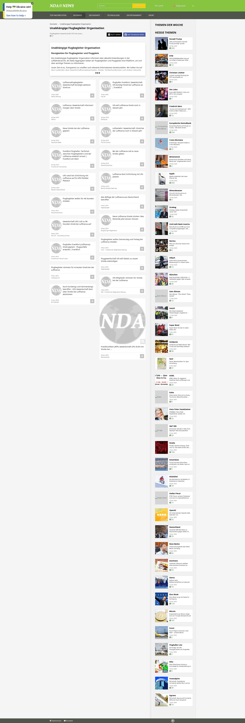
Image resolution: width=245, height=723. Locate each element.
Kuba (171, 392)
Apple (171, 174)
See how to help (15, 15)
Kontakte (69, 721)
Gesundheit (94, 15)
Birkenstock (174, 157)
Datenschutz (56, 721)
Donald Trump (175, 39)
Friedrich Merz (175, 106)
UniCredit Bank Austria (179, 224)
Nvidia (172, 443)
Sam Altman (174, 291)
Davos (172, 577)
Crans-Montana (176, 140)
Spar (171, 359)
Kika (171, 662)
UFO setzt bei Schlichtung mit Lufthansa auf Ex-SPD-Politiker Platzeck (76, 178)
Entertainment (134, 15)
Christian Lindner (177, 73)
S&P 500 (172, 426)
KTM (171, 56)
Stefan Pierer (175, 493)
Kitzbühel (173, 476)
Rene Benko (174, 544)
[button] (183, 6)
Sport (151, 15)
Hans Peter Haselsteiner (180, 409)
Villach (172, 258)
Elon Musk (174, 594)
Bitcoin (172, 611)
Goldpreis (173, 342)
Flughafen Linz (175, 645)
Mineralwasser (175, 190)
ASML (171, 376)
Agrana (172, 695)
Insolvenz (173, 561)
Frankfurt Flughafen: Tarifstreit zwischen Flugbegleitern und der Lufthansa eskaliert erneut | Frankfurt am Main (77, 155)
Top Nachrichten (58, 15)
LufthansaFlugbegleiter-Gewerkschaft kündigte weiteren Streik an (77, 85)
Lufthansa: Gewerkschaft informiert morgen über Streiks (78, 106)
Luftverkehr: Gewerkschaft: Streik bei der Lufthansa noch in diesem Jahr (128, 129)
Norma (172, 241)
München (173, 275)
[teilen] (142, 95)
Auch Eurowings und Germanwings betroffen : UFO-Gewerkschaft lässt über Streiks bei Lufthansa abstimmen (78, 290)
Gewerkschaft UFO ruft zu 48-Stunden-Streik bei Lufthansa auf (77, 222)
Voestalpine (174, 678)
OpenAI (172, 510)
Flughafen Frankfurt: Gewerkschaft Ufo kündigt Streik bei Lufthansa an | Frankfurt (128, 85)
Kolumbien (174, 460)
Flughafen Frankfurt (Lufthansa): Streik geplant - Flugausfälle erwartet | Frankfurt (76, 247)
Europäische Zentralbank (180, 123)
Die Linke (173, 89)
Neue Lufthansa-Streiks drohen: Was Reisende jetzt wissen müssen (128, 217)
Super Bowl (174, 325)
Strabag (172, 207)
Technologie (113, 15)
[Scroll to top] (172, 721)
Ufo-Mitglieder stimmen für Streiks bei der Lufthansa (127, 279)
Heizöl (172, 308)
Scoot (171, 628)
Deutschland (174, 527)
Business (77, 15)
